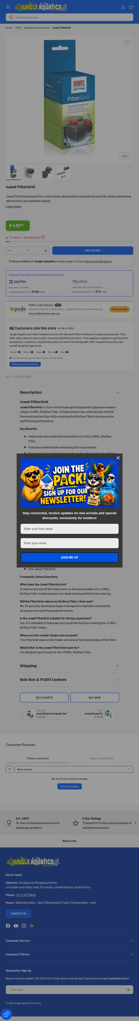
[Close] (118, 457)
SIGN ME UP (69, 557)
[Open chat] (6, 1014)
